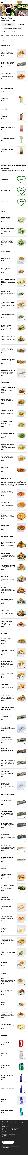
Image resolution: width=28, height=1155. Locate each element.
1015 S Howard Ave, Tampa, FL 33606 (10, 1128)
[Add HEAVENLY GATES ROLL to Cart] (24, 817)
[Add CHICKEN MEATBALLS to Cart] (24, 353)
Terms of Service (5, 1146)
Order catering (12, 1134)
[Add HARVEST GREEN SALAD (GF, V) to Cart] (24, 234)
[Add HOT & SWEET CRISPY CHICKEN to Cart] (24, 627)
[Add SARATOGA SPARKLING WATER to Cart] (24, 1081)
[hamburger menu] (2, 2)
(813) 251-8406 (5, 1126)
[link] (7, 35)
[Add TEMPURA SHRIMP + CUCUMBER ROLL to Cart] (24, 789)
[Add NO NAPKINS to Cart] (24, 206)
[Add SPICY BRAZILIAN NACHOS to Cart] (24, 342)
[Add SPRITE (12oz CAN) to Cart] (24, 1070)
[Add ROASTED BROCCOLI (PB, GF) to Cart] (24, 891)
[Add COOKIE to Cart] (24, 1007)
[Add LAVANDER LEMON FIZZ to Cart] (24, 154)
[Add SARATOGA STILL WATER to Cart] (24, 1092)
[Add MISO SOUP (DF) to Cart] (24, 274)
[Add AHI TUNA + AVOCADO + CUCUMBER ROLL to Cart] (24, 721)
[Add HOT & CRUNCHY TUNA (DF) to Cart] (24, 571)
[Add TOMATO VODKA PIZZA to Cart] (24, 519)
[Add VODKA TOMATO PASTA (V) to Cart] (24, 461)
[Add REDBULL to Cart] (24, 1104)
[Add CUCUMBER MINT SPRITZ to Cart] (24, 143)
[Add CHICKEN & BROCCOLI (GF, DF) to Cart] (24, 548)
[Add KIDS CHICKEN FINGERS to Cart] (24, 944)
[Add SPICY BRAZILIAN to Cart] (24, 616)
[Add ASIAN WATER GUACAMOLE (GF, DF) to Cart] (24, 285)
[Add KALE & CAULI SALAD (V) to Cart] (24, 245)
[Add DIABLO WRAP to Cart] (24, 56)
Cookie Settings (5, 1147)
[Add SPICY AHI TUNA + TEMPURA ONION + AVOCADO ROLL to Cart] (24, 68)
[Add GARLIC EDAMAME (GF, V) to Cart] (24, 319)
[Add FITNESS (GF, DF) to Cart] (24, 559)
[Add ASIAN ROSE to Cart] (24, 473)
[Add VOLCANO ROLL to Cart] (24, 840)
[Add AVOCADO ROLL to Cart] (24, 732)
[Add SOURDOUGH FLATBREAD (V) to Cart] (24, 308)
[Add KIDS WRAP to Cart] (24, 967)
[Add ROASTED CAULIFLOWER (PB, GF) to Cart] (24, 880)
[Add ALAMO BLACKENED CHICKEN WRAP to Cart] (24, 667)
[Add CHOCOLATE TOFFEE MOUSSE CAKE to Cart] (24, 996)
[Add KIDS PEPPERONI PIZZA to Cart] (24, 922)
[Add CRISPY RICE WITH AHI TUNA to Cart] (24, 376)
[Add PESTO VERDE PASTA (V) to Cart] (24, 439)
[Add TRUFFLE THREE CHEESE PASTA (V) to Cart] (24, 450)
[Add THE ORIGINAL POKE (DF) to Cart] (24, 605)
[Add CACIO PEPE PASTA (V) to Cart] (24, 416)
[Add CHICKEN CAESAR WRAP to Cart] (24, 701)
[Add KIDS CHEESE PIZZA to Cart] (24, 910)
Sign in (24, 2)
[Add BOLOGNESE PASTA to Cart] (24, 405)
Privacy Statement (14, 1146)
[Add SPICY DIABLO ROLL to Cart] (24, 829)
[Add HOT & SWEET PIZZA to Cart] (24, 79)
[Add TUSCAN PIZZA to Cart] (24, 531)
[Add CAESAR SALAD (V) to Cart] (24, 223)
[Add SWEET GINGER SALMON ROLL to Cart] (24, 863)
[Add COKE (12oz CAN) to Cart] (24, 1047)
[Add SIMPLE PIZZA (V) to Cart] (24, 508)
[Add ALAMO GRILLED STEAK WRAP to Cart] (24, 679)
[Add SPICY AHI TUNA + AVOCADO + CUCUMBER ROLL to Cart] (24, 755)
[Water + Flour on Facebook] (3, 1136)
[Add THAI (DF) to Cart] (24, 593)
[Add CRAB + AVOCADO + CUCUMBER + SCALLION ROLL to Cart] (24, 743)
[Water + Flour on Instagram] (5, 1136)
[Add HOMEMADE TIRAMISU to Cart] (24, 1018)
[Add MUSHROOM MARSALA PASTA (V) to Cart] (24, 427)
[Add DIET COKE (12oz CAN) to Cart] (24, 1058)
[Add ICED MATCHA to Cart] (24, 103)
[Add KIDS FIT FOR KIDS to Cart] (24, 956)
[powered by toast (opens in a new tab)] (8, 1142)
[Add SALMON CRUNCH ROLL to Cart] (24, 851)
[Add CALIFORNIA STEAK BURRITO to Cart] (24, 645)
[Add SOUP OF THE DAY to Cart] (24, 262)
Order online (4, 1134)
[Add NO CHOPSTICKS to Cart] (24, 194)
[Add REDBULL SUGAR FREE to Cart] (24, 1115)
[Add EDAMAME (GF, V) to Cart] (24, 297)
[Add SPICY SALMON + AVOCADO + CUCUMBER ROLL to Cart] (24, 777)
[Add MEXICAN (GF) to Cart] (24, 582)
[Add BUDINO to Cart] (24, 984)
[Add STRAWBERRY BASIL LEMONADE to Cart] (24, 120)
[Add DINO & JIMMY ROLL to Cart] (24, 806)
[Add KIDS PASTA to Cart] (24, 933)
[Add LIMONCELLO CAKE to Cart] (24, 1030)
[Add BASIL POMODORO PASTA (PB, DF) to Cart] (24, 393)
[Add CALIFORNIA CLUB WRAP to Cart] (24, 656)
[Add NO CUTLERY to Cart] (24, 183)
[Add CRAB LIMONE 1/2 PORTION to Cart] (24, 365)
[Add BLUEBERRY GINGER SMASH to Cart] (24, 131)
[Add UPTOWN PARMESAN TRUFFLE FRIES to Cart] (24, 331)
